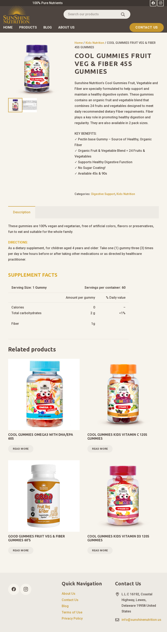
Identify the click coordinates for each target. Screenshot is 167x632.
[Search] (123, 14)
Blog (65, 606)
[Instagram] (25, 589)
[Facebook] (13, 589)
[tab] (21, 212)
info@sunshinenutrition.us (141, 620)
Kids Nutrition (95, 43)
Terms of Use (72, 612)
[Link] (16, 14)
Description (21, 212)
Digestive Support (103, 194)
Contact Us (70, 600)
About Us (68, 594)
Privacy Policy (72, 618)
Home (79, 43)
